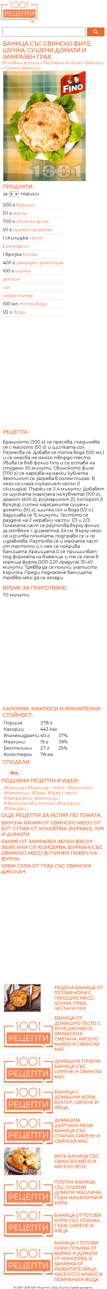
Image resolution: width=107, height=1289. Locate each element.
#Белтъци (16, 793)
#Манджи (15, 808)
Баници (94, 62)
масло (20, 213)
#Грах (38, 793)
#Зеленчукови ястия (29, 803)
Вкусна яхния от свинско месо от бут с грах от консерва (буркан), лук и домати (52, 828)
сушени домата (32, 229)
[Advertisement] (53, 374)
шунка (22, 271)
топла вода (33, 303)
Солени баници (22, 68)
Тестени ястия (62, 62)
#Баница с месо (45, 787)
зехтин (12, 279)
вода (19, 312)
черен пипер (18, 295)
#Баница (14, 787)
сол (6, 287)
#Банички (79, 787)
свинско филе (32, 221)
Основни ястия (20, 62)
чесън (36, 238)
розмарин (17, 246)
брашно (25, 205)
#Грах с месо (61, 793)
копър (30, 254)
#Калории (68, 803)
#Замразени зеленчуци (31, 798)
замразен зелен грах (39, 262)
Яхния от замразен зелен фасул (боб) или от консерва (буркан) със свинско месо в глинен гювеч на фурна (52, 849)
